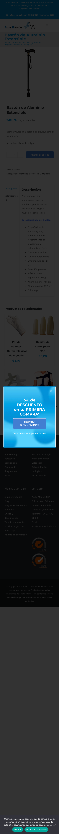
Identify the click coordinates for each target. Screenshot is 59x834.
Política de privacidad (36, 829)
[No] (55, 824)
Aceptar (17, 829)
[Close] (50, 391)
